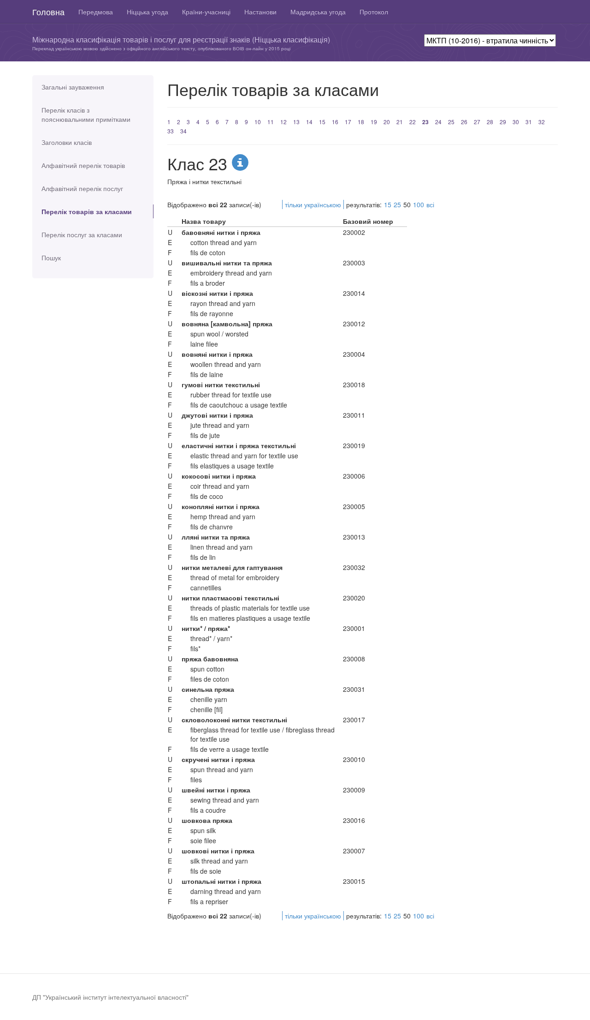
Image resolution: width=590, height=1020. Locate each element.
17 (348, 122)
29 (503, 122)
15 (322, 122)
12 (283, 122)
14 (309, 122)
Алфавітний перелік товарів (83, 165)
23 (425, 122)
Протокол (374, 11)
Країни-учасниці (206, 11)
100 (418, 204)
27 (477, 122)
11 (270, 122)
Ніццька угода (147, 11)
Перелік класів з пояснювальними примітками (85, 114)
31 (528, 122)
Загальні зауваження (72, 86)
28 (490, 122)
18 (361, 122)
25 (451, 122)
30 (516, 122)
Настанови (260, 11)
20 (387, 122)
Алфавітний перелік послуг (82, 188)
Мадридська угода (318, 11)
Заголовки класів (66, 142)
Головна (48, 12)
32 (541, 122)
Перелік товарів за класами (86, 211)
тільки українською (313, 204)
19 (374, 122)
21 (399, 122)
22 (412, 122)
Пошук (51, 257)
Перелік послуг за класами (81, 234)
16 (335, 122)
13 (296, 122)
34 (183, 131)
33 (170, 131)
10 (257, 122)
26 (464, 122)
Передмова (95, 11)
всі (430, 204)
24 (438, 122)
